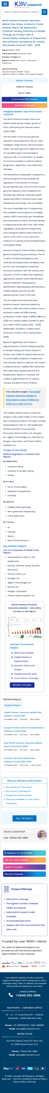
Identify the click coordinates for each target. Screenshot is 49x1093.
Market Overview (24, 80)
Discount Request (13, 874)
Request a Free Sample (19, 853)
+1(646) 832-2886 (18, 837)
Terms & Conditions (22, 1079)
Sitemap (32, 1081)
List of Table (25, 93)
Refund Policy (39, 1079)
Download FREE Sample (25, 99)
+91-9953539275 (21, 1025)
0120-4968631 (37, 1025)
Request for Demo (22, 685)
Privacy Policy (19, 1081)
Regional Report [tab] (13, 705)
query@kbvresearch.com (28, 1028)
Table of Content (24, 86)
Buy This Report (24, 818)
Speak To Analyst (13, 867)
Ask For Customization (16, 860)
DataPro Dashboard (25, 105)
